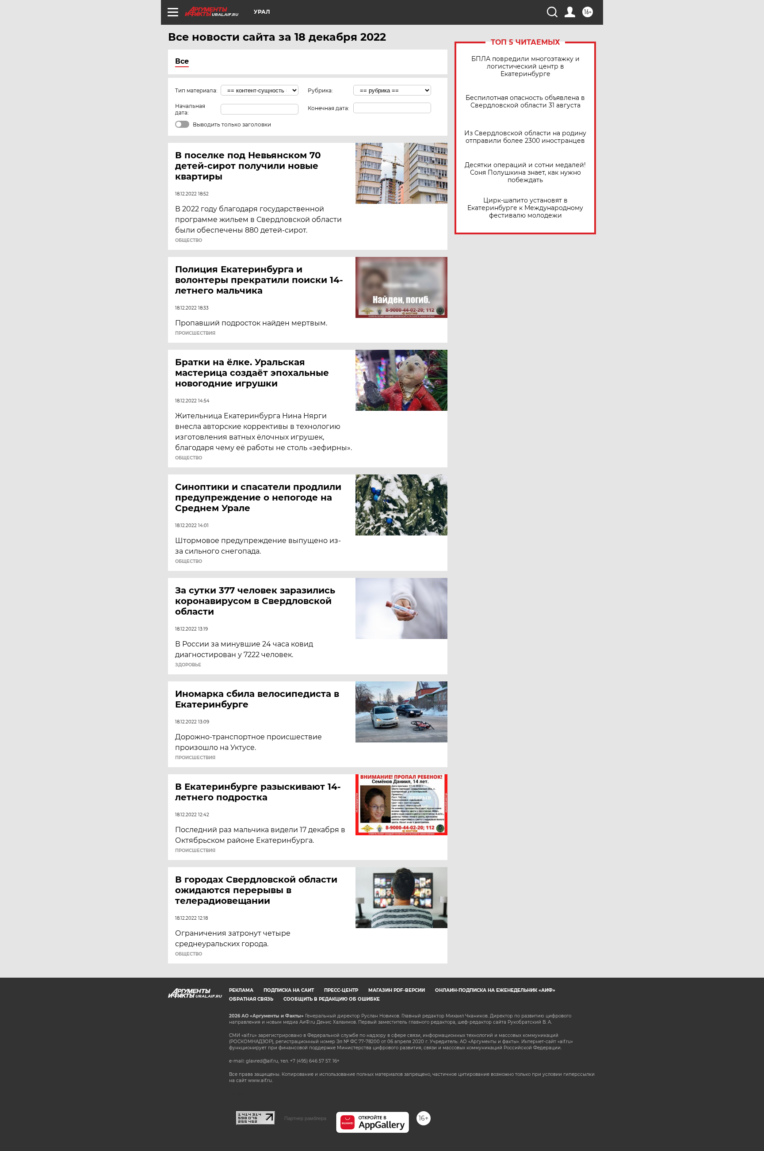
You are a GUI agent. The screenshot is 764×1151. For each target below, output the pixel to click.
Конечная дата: (328, 108)
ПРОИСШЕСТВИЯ (195, 333)
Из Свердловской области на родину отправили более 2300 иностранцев (525, 137)
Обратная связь (251, 999)
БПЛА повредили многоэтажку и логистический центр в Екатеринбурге (525, 66)
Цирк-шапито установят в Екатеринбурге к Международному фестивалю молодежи (525, 208)
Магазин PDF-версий (396, 990)
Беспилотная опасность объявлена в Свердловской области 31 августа (525, 101)
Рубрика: (320, 90)
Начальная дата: (190, 109)
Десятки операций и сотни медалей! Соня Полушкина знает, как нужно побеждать (525, 172)
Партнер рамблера (305, 1118)
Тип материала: (196, 90)
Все (182, 61)
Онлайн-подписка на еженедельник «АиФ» (495, 990)
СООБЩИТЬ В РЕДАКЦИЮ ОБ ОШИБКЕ (331, 999)
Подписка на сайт (289, 990)
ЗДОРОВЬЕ (188, 665)
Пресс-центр (341, 990)
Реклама (241, 990)
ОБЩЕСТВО (188, 240)
